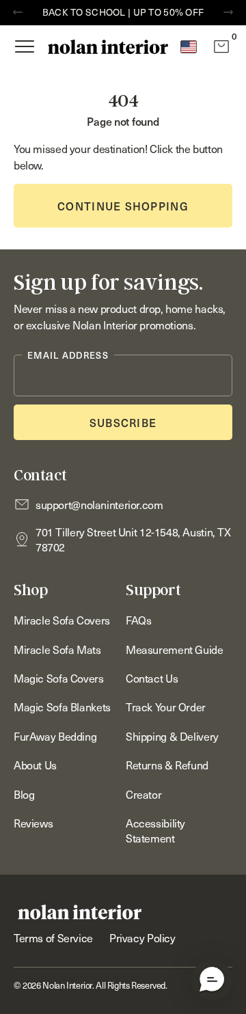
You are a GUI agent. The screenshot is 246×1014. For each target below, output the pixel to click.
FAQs (138, 620)
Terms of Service (53, 937)
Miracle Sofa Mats (57, 649)
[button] (211, 979)
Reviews (33, 822)
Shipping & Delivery (172, 736)
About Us (35, 764)
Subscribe (123, 422)
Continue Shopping (123, 205)
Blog (24, 794)
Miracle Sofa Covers (62, 620)
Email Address (68, 354)
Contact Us (152, 678)
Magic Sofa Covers (59, 678)
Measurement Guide (174, 649)
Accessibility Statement (155, 830)
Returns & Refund (167, 764)
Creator (143, 794)
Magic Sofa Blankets (62, 706)
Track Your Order (166, 706)
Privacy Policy (142, 937)
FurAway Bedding (55, 736)
